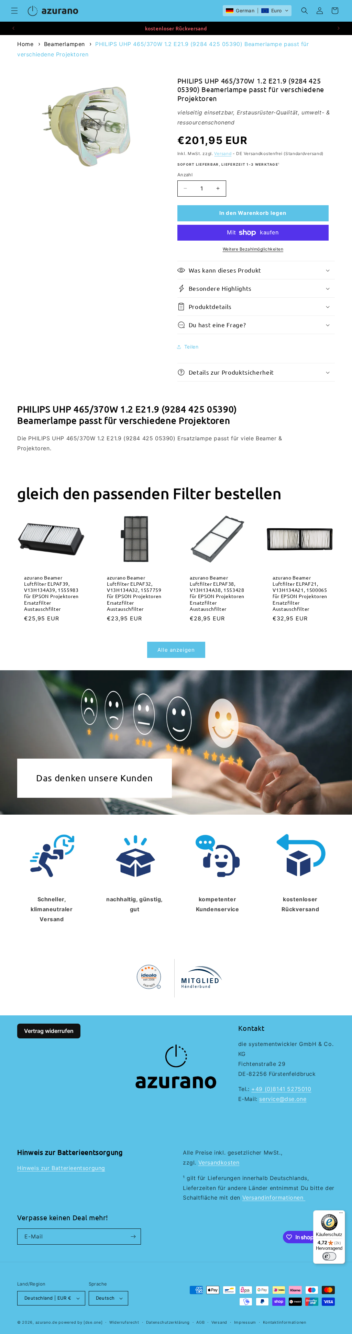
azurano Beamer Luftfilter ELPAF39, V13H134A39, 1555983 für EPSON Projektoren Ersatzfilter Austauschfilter (51, 592)
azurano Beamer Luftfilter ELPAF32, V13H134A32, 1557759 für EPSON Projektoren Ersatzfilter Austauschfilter (134, 592)
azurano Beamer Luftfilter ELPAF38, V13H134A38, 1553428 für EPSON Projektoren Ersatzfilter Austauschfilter (217, 592)
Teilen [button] (191, 347)
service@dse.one (282, 1098)
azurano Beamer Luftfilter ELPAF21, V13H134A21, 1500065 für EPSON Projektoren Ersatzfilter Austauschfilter (300, 592)
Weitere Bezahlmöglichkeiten (253, 249)
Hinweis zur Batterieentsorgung (61, 1168)
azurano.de (46, 1322)
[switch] (329, 1256)
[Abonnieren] (133, 1236)
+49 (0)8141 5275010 (281, 1088)
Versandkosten (219, 1162)
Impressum (245, 1322)
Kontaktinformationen (284, 1322)
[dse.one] (93, 1322)
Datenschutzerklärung (168, 1322)
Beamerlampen (64, 44)
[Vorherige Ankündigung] (13, 28)
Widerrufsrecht (124, 1322)
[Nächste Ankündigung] (338, 28)
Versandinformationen (274, 1197)
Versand (222, 153)
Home (25, 44)
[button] (14, 10)
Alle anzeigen (176, 650)
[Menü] (341, 1214)
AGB (200, 1322)
